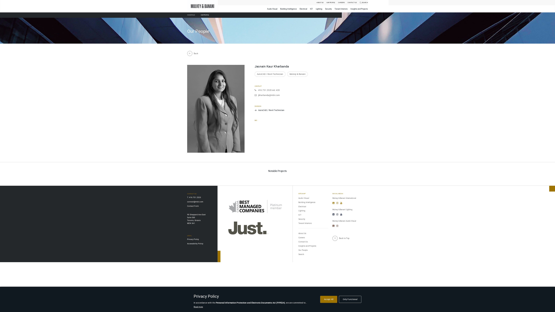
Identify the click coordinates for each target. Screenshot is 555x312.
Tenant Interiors (305, 223)
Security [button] (328, 9)
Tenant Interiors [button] (341, 9)
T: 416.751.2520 (194, 197)
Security (301, 219)
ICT (299, 215)
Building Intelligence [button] (288, 9)
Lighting (301, 210)
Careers (341, 3)
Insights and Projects (307, 246)
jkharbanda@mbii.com (269, 95)
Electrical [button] (303, 9)
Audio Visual (303, 198)
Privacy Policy (193, 239)
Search (365, 3)
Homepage (191, 15)
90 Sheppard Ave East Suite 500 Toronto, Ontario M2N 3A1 (196, 218)
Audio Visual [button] (272, 9)
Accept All (328, 299)
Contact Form (193, 206)
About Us (320, 3)
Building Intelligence (306, 202)
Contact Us (303, 241)
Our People (330, 3)
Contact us (352, 3)
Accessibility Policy (195, 243)
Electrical (302, 206)
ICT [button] (311, 9)
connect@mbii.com (195, 201)
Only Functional (350, 299)
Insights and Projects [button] (359, 9)
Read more (198, 306)
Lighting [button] (319, 9)
